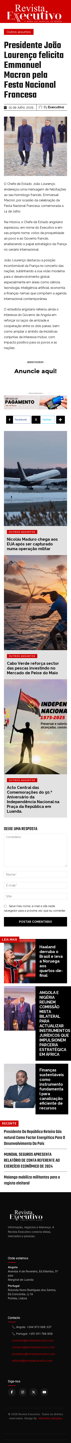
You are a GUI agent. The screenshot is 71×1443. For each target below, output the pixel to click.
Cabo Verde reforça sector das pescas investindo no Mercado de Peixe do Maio (33, 668)
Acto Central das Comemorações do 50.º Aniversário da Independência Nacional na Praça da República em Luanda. (33, 799)
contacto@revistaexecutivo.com (33, 1340)
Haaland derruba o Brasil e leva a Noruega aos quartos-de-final (51, 961)
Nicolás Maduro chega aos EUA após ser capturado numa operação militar (32, 544)
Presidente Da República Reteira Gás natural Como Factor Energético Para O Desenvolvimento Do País (34, 1137)
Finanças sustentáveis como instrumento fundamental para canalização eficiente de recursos (51, 1089)
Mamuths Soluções (50, 1418)
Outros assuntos (19, 32)
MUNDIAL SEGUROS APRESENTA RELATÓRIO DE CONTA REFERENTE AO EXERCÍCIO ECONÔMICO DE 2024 (32, 1160)
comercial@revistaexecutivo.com (33, 1347)
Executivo (56, 107)
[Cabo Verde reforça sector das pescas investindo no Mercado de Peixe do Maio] (35, 602)
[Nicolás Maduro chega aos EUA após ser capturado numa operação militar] (35, 478)
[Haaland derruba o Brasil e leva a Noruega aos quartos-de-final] (20, 961)
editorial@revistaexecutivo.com (32, 1360)
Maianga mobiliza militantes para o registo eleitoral (32, 1180)
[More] (60, 420)
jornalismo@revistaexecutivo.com (33, 1353)
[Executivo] (41, 107)
